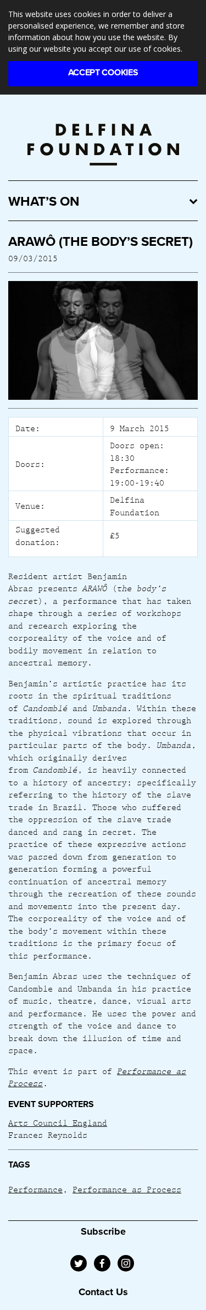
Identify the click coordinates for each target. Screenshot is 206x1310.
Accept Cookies (103, 72)
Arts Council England (57, 1122)
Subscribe (103, 1231)
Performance (35, 1189)
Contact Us (103, 1292)
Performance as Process (127, 1189)
